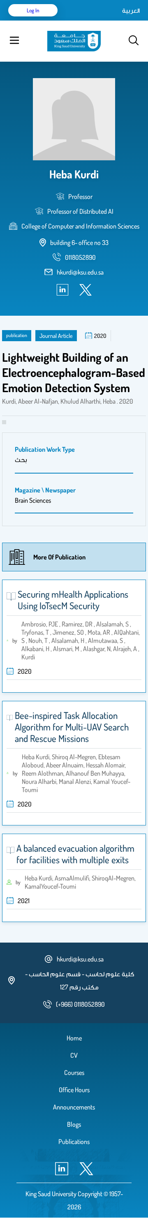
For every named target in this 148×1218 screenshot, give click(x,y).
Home (74, 1038)
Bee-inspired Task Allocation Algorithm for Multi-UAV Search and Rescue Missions (72, 727)
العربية (131, 10)
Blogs (74, 1124)
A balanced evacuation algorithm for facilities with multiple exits (75, 853)
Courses (74, 1072)
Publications (74, 1141)
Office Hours (74, 1090)
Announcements (74, 1107)
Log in (33, 10)
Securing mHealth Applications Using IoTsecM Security (73, 599)
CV (74, 1055)
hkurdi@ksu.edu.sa (80, 272)
